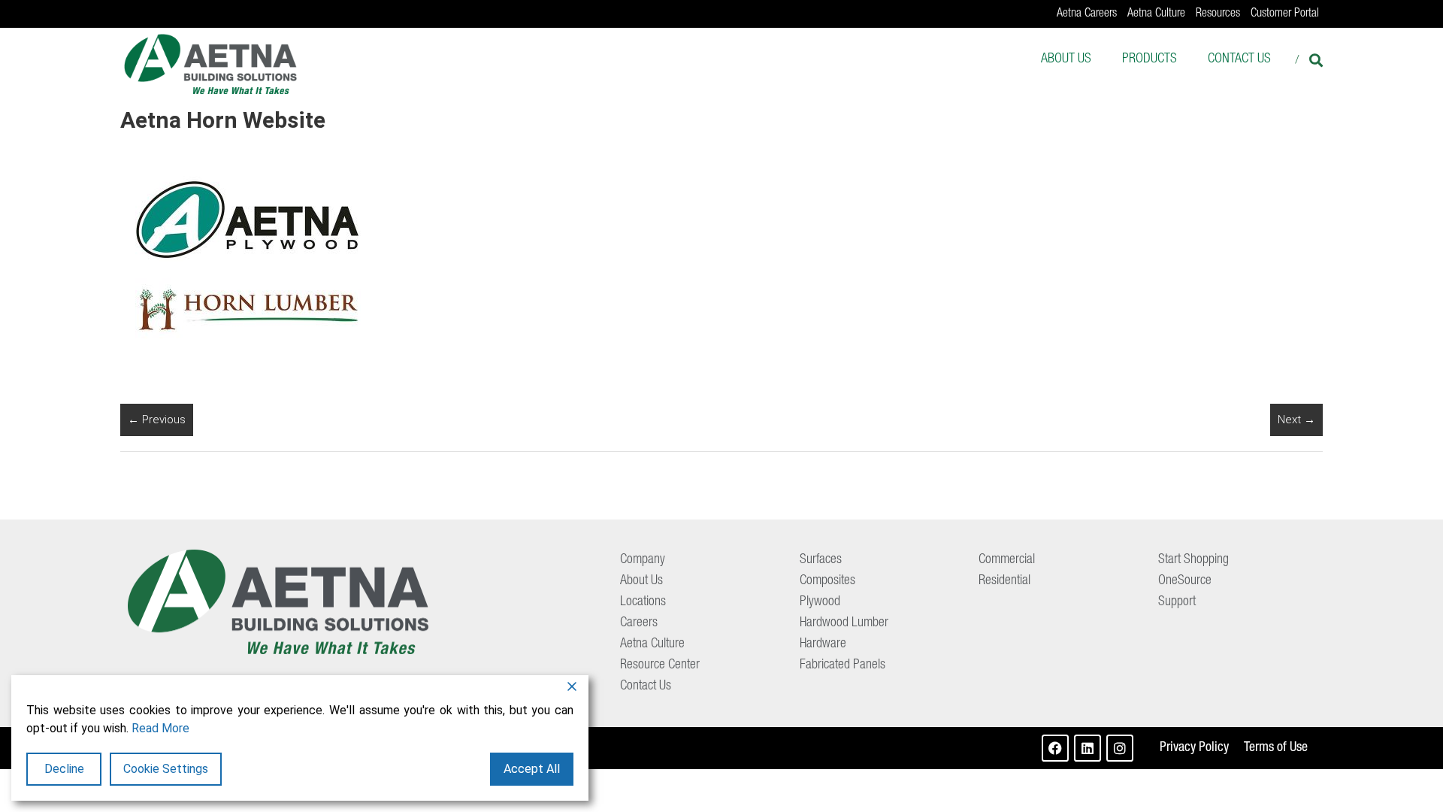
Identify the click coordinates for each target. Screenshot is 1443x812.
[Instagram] (1119, 748)
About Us (1066, 59)
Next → (1296, 419)
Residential (1004, 581)
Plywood (820, 602)
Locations (643, 602)
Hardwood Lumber (844, 623)
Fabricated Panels (842, 665)
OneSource (1185, 581)
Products (1149, 59)
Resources (1218, 14)
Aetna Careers (1087, 14)
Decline (64, 769)
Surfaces (821, 560)
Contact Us (1239, 59)
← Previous (157, 419)
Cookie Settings (165, 769)
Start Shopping (1193, 560)
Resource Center (660, 665)
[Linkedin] (1087, 748)
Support (1177, 602)
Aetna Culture (1156, 14)
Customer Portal (1285, 14)
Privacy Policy (1194, 748)
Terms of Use (1276, 748)
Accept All (532, 769)
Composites (827, 581)
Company (642, 560)
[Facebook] (1055, 748)
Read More (160, 728)
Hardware (823, 644)
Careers (639, 623)
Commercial (1007, 560)
